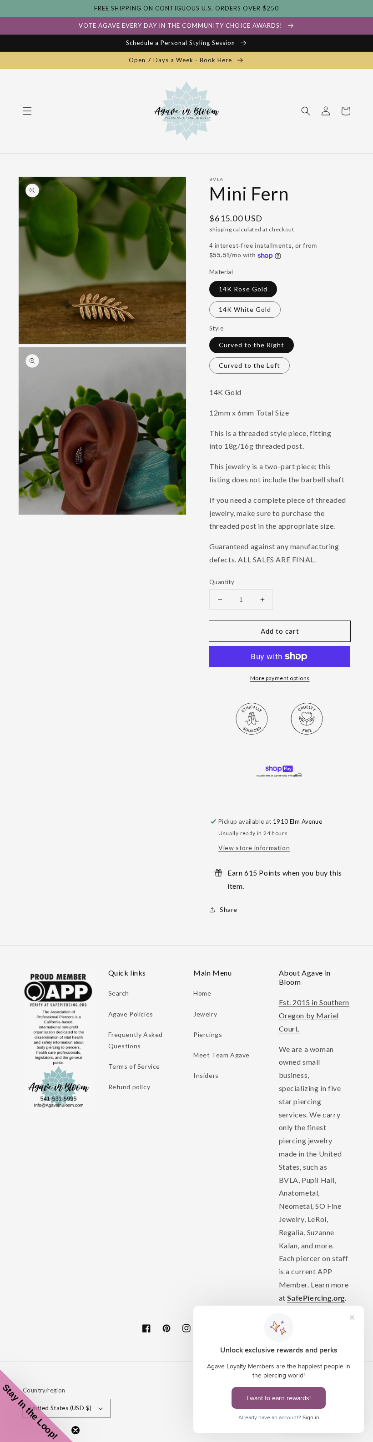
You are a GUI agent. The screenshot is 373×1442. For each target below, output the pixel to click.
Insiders (206, 1075)
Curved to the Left (249, 365)
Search (119, 993)
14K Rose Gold (243, 289)
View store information (254, 847)
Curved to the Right (251, 345)
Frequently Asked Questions (135, 1040)
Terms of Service (134, 1066)
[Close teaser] (75, 1430)
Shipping (220, 229)
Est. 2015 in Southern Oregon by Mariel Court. (314, 1015)
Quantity (221, 582)
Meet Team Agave (221, 1055)
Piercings (207, 1034)
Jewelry (205, 1014)
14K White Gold (245, 309)
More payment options (280, 678)
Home (202, 993)
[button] (27, 111)
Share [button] (228, 909)
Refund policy (129, 1087)
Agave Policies (130, 1014)
